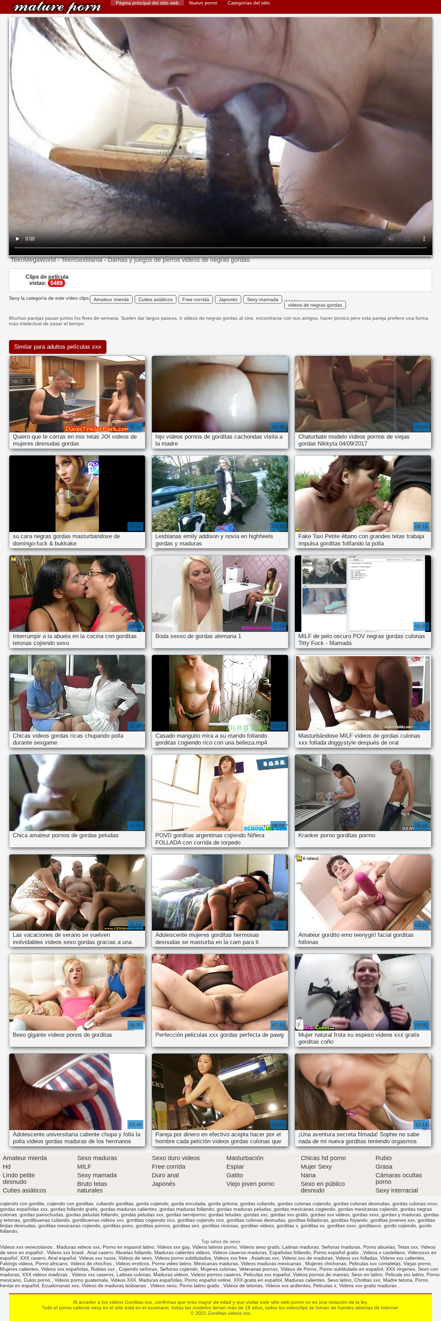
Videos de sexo (135, 1258)
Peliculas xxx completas (375, 1263)
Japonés (228, 299)
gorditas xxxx (341, 1225)
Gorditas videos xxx (57, 8)
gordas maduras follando (187, 1209)
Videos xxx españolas (64, 1269)
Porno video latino (171, 1263)
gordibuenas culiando (46, 1220)
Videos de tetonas (243, 1285)
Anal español (62, 1258)
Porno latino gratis (200, 1285)
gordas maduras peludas (244, 1209)
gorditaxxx (370, 1225)
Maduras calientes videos (182, 1252)
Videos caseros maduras (240, 1252)
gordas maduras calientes (128, 1209)
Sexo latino (339, 1280)
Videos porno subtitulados (183, 1258)
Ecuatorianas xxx (60, 1285)
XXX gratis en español (258, 1280)
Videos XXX (123, 1280)
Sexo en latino (366, 1274)
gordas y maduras (401, 1214)
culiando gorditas (114, 1203)
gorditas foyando (349, 1220)
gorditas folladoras (308, 1220)
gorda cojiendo (152, 1203)
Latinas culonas (133, 1274)
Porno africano (51, 1263)
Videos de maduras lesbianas (114, 1285)
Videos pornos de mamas (321, 1274)
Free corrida (195, 299)
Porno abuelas (379, 1247)
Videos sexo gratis (259, 1247)
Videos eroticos (132, 1263)
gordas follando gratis (74, 1209)
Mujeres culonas (218, 1269)
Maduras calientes (305, 1280)
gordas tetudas (224, 1214)
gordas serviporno (186, 1214)
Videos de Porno (298, 1269)
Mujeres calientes (19, 1269)
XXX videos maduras (45, 1274)
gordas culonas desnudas (362, 1203)
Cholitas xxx (367, 1280)
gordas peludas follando (92, 1214)
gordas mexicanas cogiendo (304, 1209)
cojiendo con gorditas (70, 1203)
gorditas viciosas (220, 1225)
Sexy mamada (262, 299)
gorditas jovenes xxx (392, 1220)
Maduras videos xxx (78, 1247)
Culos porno (38, 1280)
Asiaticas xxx (265, 1258)
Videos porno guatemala (81, 1280)
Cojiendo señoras (138, 1269)
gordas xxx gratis (289, 1214)
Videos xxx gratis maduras (368, 1285)
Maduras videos (170, 1274)
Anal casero (100, 1252)
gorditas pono (118, 1225)
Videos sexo (163, 1285)
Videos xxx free (231, 1258)
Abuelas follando (133, 1252)
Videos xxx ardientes (287, 1285)
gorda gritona (222, 1203)
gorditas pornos (153, 1225)
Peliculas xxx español (267, 1274)
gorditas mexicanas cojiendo (69, 1225)
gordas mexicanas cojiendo (368, 1209)
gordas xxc (256, 1214)
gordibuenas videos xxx (98, 1220)
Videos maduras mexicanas (271, 1263)
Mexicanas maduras (216, 1263)
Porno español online (208, 1280)
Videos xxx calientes (402, 1258)
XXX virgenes (400, 1269)
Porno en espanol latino (128, 1247)
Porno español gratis (337, 1252)
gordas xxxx (365, 1214)
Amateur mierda (111, 299)
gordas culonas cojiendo (304, 1203)
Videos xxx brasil (66, 1252)
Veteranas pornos (258, 1269)
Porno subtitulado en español (351, 1269)
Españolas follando (290, 1252)
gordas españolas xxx (24, 1209)
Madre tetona (397, 1280)
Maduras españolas (160, 1280)
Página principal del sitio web (147, 3)
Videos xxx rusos (97, 1258)
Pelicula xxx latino (404, 1274)
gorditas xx (313, 1225)
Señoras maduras (340, 1247)
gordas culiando (257, 1203)
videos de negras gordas (315, 305)
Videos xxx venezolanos (27, 1247)
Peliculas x (324, 1285)
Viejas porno (417, 1263)
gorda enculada (188, 1203)
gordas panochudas (41, 1214)
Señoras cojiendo (179, 1269)
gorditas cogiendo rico (150, 1220)
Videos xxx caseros (93, 1274)
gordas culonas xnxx (414, 1203)
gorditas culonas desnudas (256, 1220)
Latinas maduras (300, 1247)
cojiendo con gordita (22, 1203)
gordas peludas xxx (142, 1214)
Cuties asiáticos (156, 299)
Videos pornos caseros (216, 1274)
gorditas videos (257, 1225)
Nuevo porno (203, 3)
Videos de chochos (91, 1263)
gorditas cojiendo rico (200, 1220)
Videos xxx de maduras (307, 1258)
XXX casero (32, 1258)
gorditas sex (186, 1225)
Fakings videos (16, 1263)
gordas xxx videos (330, 1214)
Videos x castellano (384, 1252)
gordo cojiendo (400, 1225)
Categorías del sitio (249, 3)
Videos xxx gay (173, 1247)
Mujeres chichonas (325, 1263)
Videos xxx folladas (356, 1258)
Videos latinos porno (214, 1247)
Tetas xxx (408, 1247)
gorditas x (287, 1225)
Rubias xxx (103, 1269)
